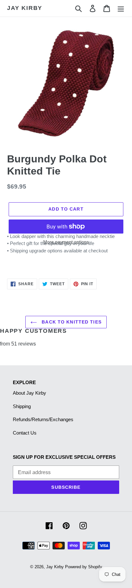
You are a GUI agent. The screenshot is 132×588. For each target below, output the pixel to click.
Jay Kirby (24, 8)
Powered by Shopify (83, 566)
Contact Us (25, 432)
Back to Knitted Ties (71, 321)
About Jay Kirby (29, 393)
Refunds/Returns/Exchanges (43, 419)
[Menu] (121, 8)
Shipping (22, 406)
